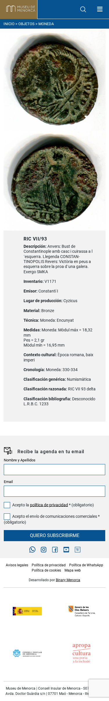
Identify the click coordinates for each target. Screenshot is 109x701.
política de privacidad (49, 504)
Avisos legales (17, 565)
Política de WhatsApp (86, 565)
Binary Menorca (68, 580)
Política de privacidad (49, 565)
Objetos (26, 24)
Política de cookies (46, 570)
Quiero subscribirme (54, 535)
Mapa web (73, 570)
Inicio (9, 24)
